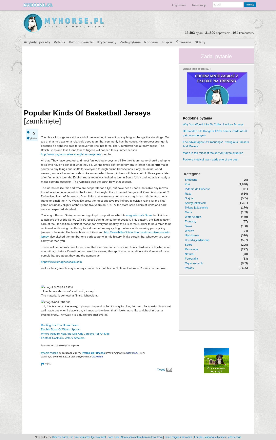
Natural (189, 254)
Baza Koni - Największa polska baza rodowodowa (135, 437)
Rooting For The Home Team (59, 325)
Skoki (188, 226)
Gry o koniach (194, 263)
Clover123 (132, 353)
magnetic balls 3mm (139, 215)
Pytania (59, 42)
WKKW (189, 230)
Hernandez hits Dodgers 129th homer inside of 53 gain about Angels (215, 133)
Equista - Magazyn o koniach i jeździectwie (217, 437)
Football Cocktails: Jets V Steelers (62, 337)
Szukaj (250, 4)
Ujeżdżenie (192, 235)
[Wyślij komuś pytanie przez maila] (169, 369)
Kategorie (192, 174)
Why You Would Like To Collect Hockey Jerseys (213, 124)
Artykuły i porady (37, 42)
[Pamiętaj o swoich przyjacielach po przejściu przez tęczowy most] (216, 360)
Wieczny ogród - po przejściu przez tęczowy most (79, 437)
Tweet (161, 369)
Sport (188, 244)
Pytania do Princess (93, 353)
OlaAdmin (97, 356)
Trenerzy (190, 221)
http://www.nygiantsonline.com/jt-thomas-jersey (71, 154)
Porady (189, 267)
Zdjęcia (167, 42)
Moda (188, 212)
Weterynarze (193, 216)
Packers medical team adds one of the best (210, 159)
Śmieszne (183, 42)
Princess (151, 42)
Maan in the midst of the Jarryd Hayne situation (213, 152)
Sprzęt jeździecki (195, 202)
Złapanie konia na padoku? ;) (197, 69)
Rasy (188, 193)
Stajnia (189, 198)
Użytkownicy (106, 42)
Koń (187, 184)
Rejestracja (199, 5)
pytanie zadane (49, 353)
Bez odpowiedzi (81, 42)
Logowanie (179, 5)
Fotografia (191, 258)
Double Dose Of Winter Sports (60, 329)
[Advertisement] (99, 76)
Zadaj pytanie (130, 42)
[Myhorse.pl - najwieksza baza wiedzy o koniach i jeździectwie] (64, 23)
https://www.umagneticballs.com (61, 261)
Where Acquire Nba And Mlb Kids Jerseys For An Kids (75, 333)
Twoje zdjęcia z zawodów (178, 437)
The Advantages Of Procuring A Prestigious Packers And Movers (216, 144)
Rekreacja (191, 249)
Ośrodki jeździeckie (197, 240)
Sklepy (200, 42)
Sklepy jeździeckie (196, 207)
